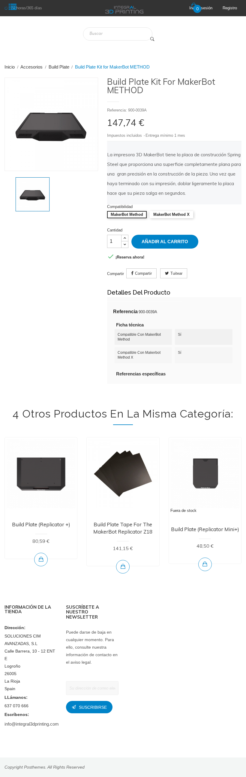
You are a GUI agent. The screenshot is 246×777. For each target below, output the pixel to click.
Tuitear (176, 273)
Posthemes (34, 767)
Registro (230, 8)
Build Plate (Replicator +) (41, 524)
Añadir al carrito (165, 241)
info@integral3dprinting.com (31, 724)
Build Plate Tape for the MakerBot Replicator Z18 (122, 528)
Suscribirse (93, 707)
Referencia (125, 311)
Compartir (143, 273)
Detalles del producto (138, 292)
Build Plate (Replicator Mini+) (205, 529)
